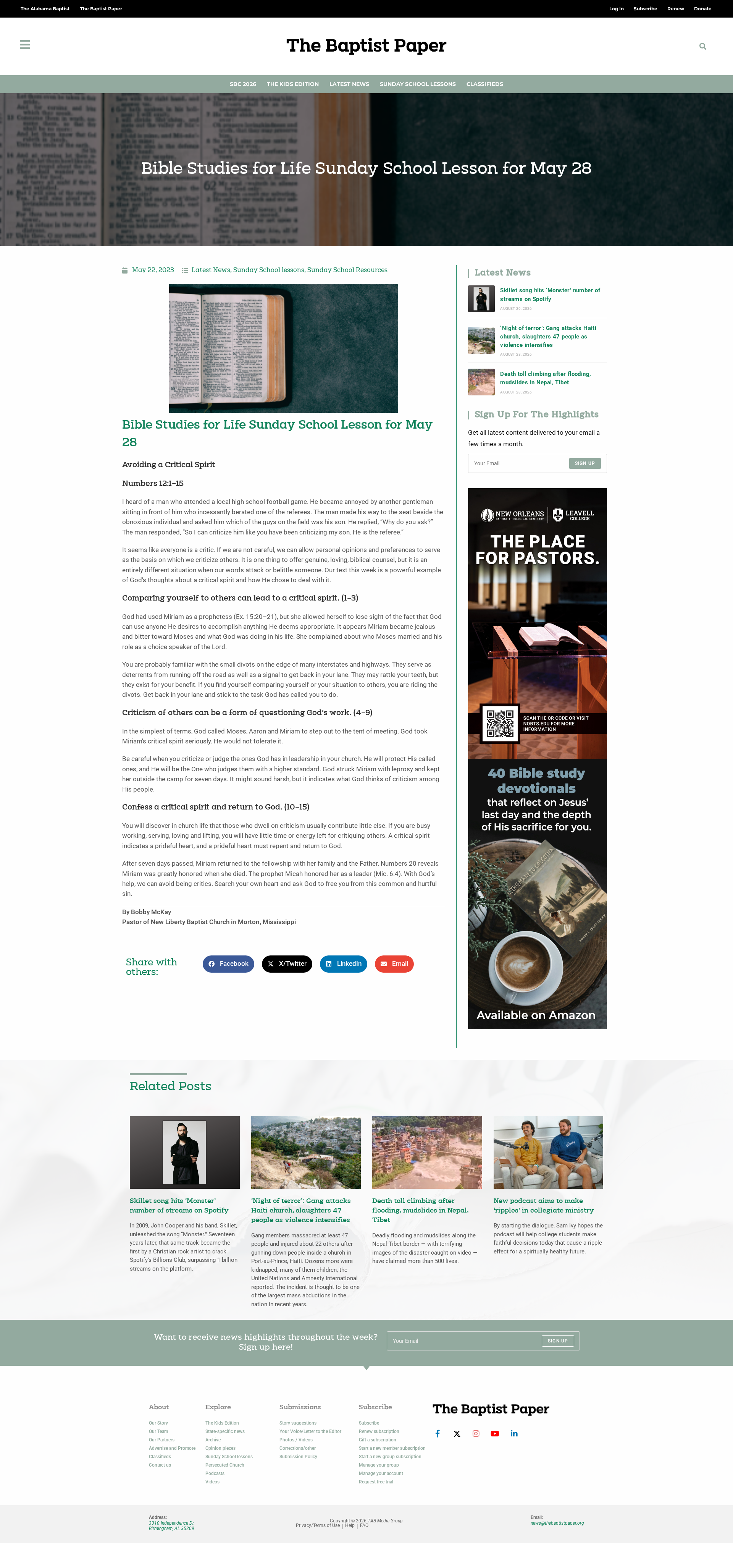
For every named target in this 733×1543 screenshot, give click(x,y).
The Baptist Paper (101, 8)
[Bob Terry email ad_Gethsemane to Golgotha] (537, 893)
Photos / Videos (296, 1440)
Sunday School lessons (268, 270)
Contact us (160, 1465)
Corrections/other (297, 1448)
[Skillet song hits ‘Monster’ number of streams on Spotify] (481, 298)
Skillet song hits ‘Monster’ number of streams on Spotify (550, 294)
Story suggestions (297, 1423)
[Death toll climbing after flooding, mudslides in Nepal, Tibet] (481, 382)
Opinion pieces (220, 1448)
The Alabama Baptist (45, 8)
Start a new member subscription (392, 1448)
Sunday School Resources (347, 270)
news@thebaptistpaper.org (557, 1523)
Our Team (158, 1431)
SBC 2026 (243, 84)
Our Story (158, 1423)
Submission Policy (298, 1456)
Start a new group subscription (390, 1456)
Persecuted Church (224, 1465)
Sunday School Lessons (418, 84)
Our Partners (161, 1440)
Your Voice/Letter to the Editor (310, 1431)
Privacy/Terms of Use (318, 1525)
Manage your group (379, 1465)
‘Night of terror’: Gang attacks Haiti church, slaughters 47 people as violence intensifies (548, 337)
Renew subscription (379, 1431)
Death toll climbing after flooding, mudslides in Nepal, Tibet (545, 378)
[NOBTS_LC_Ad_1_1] (537, 623)
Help (350, 1525)
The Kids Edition (293, 84)
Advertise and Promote (172, 1448)
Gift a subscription (377, 1440)
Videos (212, 1482)
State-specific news (225, 1431)
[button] (703, 46)
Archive (213, 1440)
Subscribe (369, 1423)
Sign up (585, 463)
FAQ (364, 1525)
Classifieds (485, 84)
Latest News (349, 84)
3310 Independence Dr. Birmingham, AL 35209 (172, 1525)
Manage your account (381, 1473)
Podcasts (214, 1473)
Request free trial (376, 1482)
